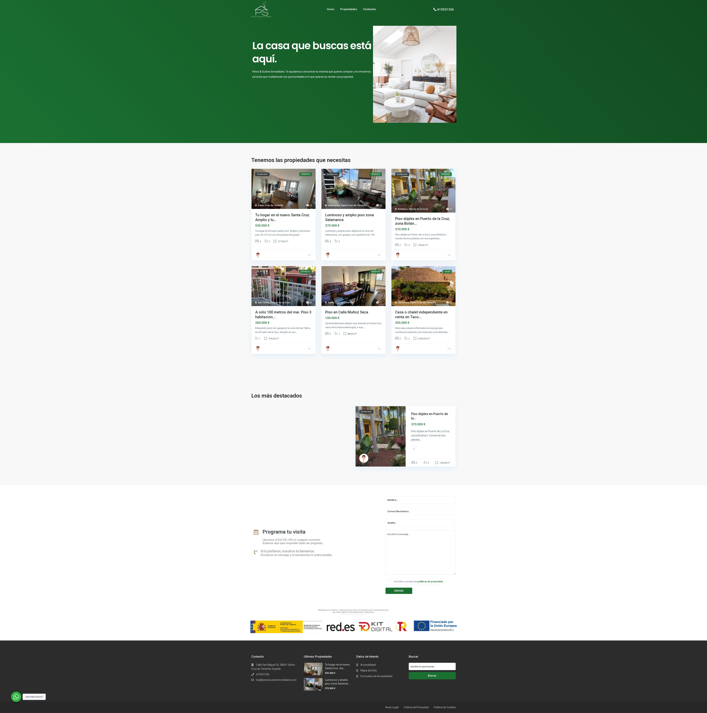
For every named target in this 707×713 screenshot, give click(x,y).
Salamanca (334, 205)
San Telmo (263, 302)
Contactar (369, 9)
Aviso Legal (392, 707)
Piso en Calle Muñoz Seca (346, 312)
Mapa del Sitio (368, 670)
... (300, 234)
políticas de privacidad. (430, 581)
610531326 (445, 9)
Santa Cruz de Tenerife (270, 205)
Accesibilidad (368, 664)
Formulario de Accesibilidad (376, 676)
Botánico (403, 209)
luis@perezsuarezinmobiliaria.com (276, 679)
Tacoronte (403, 302)
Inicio (330, 9)
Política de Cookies (445, 707)
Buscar (432, 675)
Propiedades (348, 9)
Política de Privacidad (416, 707)
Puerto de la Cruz (418, 209)
